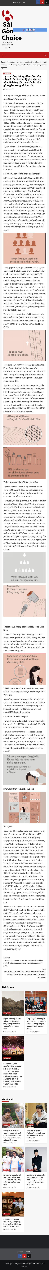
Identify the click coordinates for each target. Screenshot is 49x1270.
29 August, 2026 (9, 1143)
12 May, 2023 (9, 89)
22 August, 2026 (33, 1031)
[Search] (44, 55)
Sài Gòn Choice (12, 31)
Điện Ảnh (6, 1125)
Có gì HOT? (7, 73)
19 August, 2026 (9, 1087)
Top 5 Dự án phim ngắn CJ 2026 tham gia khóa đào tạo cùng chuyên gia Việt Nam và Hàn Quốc (36, 1023)
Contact (28, 1251)
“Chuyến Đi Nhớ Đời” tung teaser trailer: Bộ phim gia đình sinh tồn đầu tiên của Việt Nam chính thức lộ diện (12, 1135)
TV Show (6, 1169)
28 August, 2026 (9, 1187)
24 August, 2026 (9, 1031)
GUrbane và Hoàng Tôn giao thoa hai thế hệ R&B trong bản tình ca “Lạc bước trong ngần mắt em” (36, 1180)
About (20, 1251)
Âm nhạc (30, 1125)
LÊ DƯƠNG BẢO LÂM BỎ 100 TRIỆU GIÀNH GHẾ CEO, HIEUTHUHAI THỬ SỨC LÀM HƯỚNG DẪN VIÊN (12, 1180)
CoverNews (35, 1263)
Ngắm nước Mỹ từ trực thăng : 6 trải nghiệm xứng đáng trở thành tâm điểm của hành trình (12, 1023)
